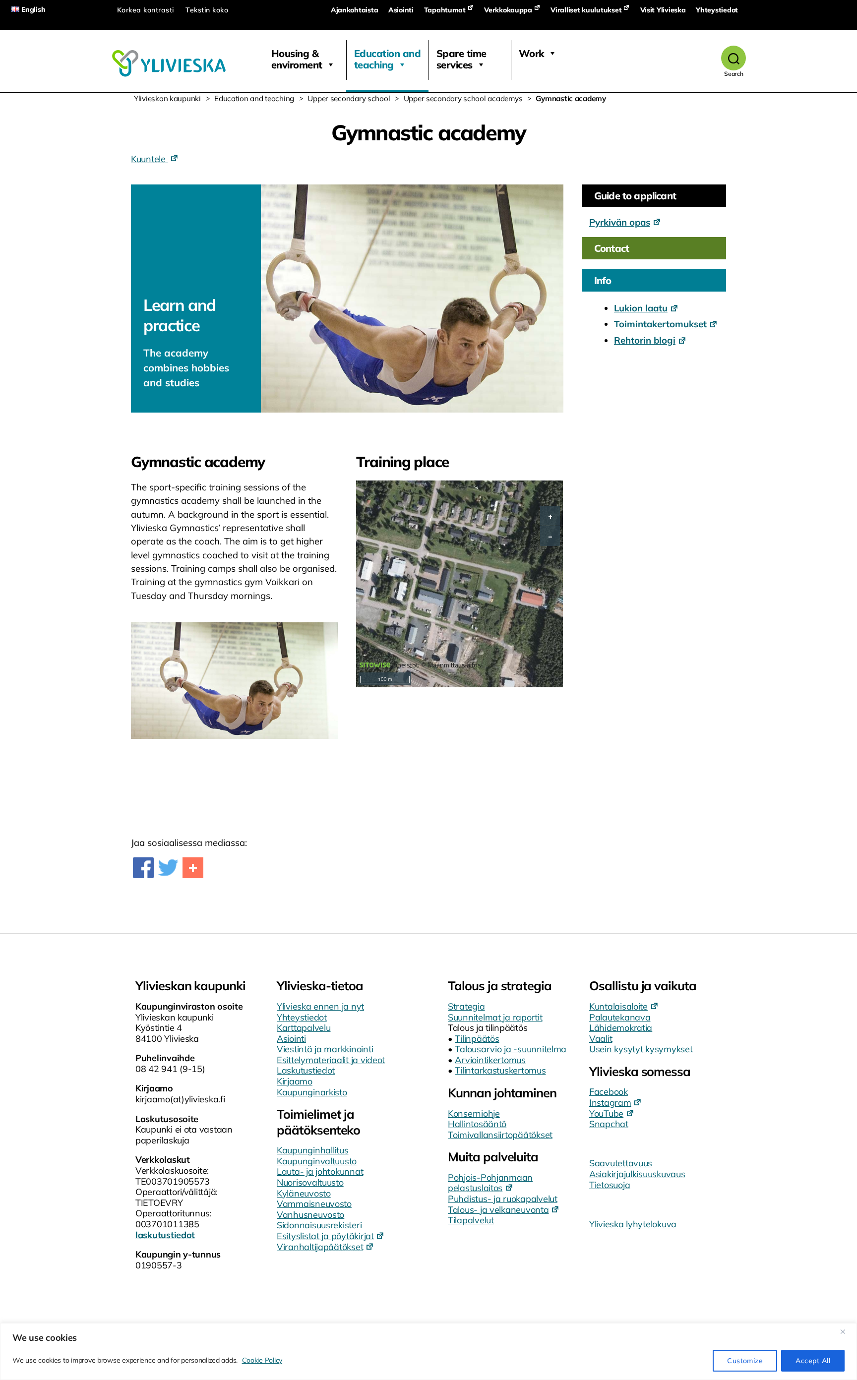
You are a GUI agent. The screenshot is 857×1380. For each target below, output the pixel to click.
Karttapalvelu (304, 1027)
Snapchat (608, 1124)
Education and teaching (387, 59)
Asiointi (401, 9)
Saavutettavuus (620, 1163)
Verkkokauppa (508, 9)
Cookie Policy (262, 1360)
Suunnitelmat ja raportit (495, 1017)
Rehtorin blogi (644, 340)
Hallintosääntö (477, 1124)
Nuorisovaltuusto (310, 1182)
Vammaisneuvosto (314, 1203)
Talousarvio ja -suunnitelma (510, 1049)
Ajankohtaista (354, 9)
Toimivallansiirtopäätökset (500, 1134)
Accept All (813, 1360)
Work (531, 53)
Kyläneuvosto (304, 1193)
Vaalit (600, 1038)
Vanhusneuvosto (310, 1214)
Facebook (608, 1091)
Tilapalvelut (471, 1220)
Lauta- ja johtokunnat (320, 1171)
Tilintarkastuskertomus (500, 1070)
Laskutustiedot (306, 1070)
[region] (428, 1351)
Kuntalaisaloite (618, 1006)
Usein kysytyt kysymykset (641, 1049)
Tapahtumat (445, 9)
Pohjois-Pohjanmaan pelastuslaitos (490, 1183)
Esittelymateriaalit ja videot (331, 1060)
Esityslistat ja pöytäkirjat (325, 1236)
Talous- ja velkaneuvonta (498, 1209)
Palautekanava (620, 1017)
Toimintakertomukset (660, 324)
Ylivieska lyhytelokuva (632, 1224)
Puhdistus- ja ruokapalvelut (502, 1198)
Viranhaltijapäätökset (320, 1247)
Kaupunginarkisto (312, 1092)
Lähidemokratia (620, 1027)
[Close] (847, 1331)
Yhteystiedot (717, 9)
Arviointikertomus (490, 1060)
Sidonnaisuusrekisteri (319, 1225)
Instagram (610, 1102)
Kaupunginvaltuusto (317, 1161)
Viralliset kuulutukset (586, 9)
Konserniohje (474, 1113)
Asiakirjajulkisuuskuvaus (637, 1174)
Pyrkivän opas (619, 222)
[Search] (733, 58)
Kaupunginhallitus (312, 1150)
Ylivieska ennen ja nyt (320, 1006)
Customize (745, 1360)
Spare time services (461, 59)
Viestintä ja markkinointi (325, 1049)
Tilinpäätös (477, 1038)
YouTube (606, 1113)
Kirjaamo (294, 1081)
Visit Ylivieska (663, 9)
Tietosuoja (609, 1185)
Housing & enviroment (296, 59)
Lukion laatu (641, 308)
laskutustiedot (165, 1235)
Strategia (466, 1006)
